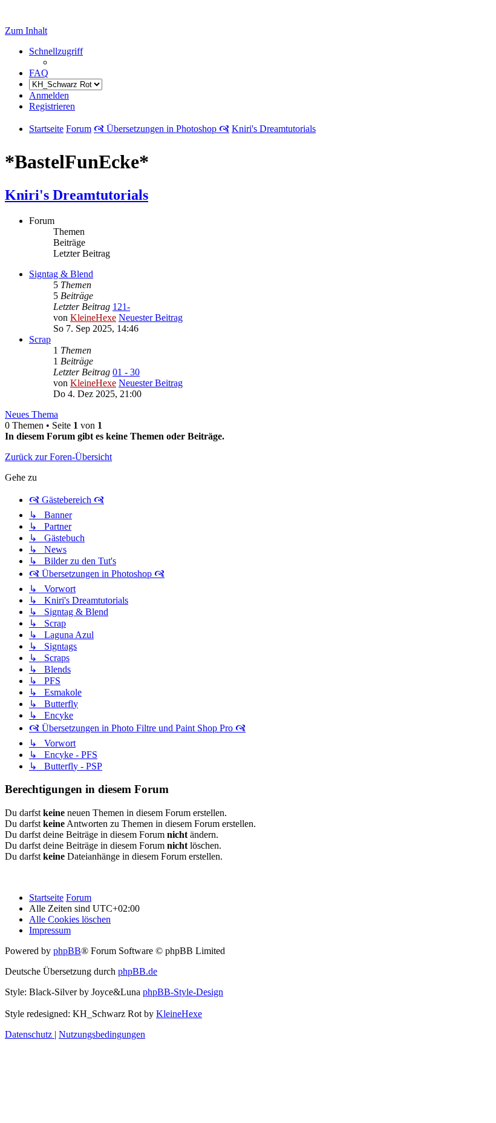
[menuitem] (38, 73)
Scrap (40, 339)
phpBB (67, 951)
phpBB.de (137, 971)
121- (121, 306)
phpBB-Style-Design (183, 992)
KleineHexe (93, 317)
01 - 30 (126, 372)
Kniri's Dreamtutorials (76, 195)
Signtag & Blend (61, 274)
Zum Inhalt (26, 30)
